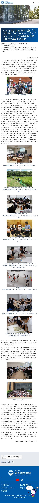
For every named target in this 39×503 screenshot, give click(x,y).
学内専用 (4, 491)
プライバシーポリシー (8, 488)
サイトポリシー (6, 485)
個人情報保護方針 (25, 485)
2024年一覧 (23, 44)
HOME (3, 44)
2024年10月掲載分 (9, 46)
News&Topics (12, 44)
